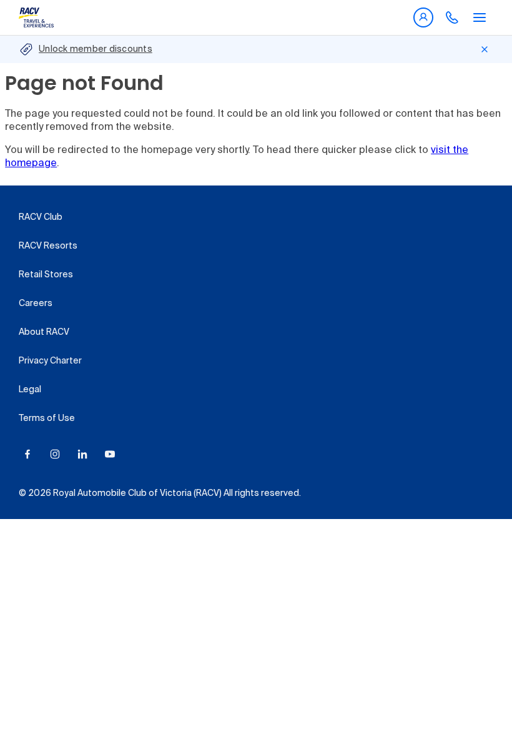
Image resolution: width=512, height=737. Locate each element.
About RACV (44, 332)
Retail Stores (46, 274)
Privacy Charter (50, 361)
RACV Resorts (48, 246)
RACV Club (40, 217)
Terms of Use (47, 418)
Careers (35, 303)
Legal (30, 389)
